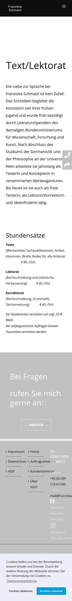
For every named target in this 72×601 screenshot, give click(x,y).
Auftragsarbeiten (36, 461)
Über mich (34, 484)
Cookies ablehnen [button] (21, 591)
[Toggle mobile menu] (64, 6)
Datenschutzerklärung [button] (22, 581)
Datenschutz (14, 461)
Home (34, 451)
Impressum (14, 451)
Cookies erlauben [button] (51, 591)
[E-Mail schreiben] (67, 165)
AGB (11, 471)
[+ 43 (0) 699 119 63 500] (67, 155)
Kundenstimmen (36, 471)
